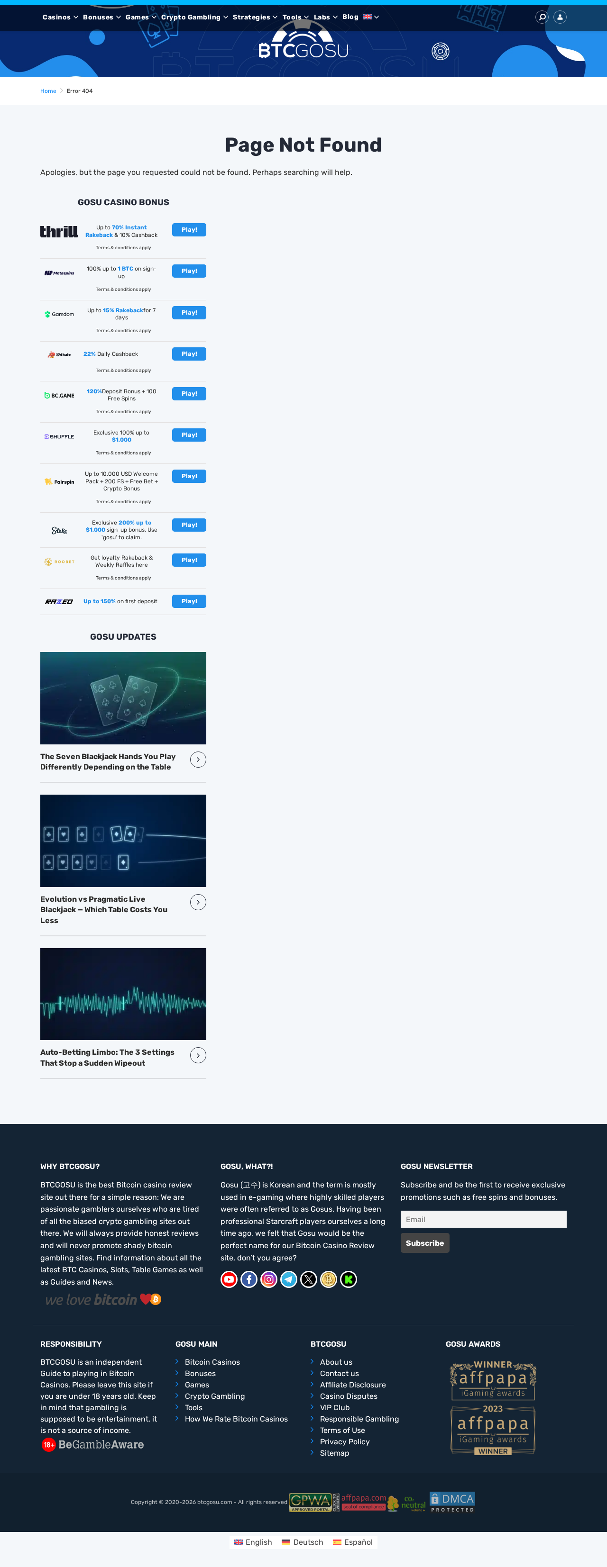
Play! (189, 229)
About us (336, 1362)
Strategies (251, 17)
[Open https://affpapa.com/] (363, 1502)
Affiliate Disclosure (353, 1384)
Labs (322, 17)
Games (137, 17)
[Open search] (542, 17)
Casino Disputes (348, 1396)
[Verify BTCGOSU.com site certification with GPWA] (314, 1502)
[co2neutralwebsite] (408, 1502)
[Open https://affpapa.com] (493, 1380)
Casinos (57, 17)
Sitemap (334, 1453)
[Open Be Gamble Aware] (92, 1444)
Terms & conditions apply (123, 248)
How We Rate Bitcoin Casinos (236, 1418)
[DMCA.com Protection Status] (452, 1502)
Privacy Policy (345, 1441)
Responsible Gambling (359, 1418)
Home (48, 91)
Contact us (339, 1373)
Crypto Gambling (191, 17)
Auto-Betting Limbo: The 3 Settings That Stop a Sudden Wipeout (107, 1057)
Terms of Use (342, 1430)
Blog (350, 17)
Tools (292, 17)
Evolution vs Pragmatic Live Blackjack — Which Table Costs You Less (103, 910)
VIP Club (335, 1407)
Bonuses (98, 17)
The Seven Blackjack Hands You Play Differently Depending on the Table (108, 761)
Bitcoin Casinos (212, 1362)
